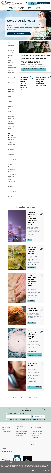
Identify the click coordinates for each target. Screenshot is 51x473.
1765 (30, 397)
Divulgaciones (19, 435)
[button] (22, 3)
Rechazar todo (38, 470)
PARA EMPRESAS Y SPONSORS (12, 8)
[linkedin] (5, 452)
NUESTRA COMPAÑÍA (47, 8)
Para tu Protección (21, 433)
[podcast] (11, 452)
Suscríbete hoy (19, 33)
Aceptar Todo (31, 470)
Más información (46, 470)
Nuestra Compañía (6, 431)
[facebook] (7, 452)
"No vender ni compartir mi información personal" (13, 467)
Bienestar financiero (12, 413)
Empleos (4, 429)
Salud (23, 413)
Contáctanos (43, 3)
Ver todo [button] (10, 85)
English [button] (17, 3)
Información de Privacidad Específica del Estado (36, 439)
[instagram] (2, 452)
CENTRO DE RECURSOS (30, 8)
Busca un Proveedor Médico (32, 3)
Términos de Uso (20, 429)
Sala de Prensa (6, 427)
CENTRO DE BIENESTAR (38, 8)
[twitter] (9, 452)
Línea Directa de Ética (21, 431)
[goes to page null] (48, 55)
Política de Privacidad (36, 431)
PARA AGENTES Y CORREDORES (21, 8)
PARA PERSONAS (4, 8)
